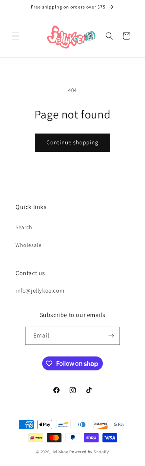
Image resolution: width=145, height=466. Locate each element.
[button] (15, 36)
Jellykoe (60, 451)
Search (23, 227)
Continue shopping (72, 142)
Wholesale (28, 245)
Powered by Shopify (89, 451)
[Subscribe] (110, 336)
